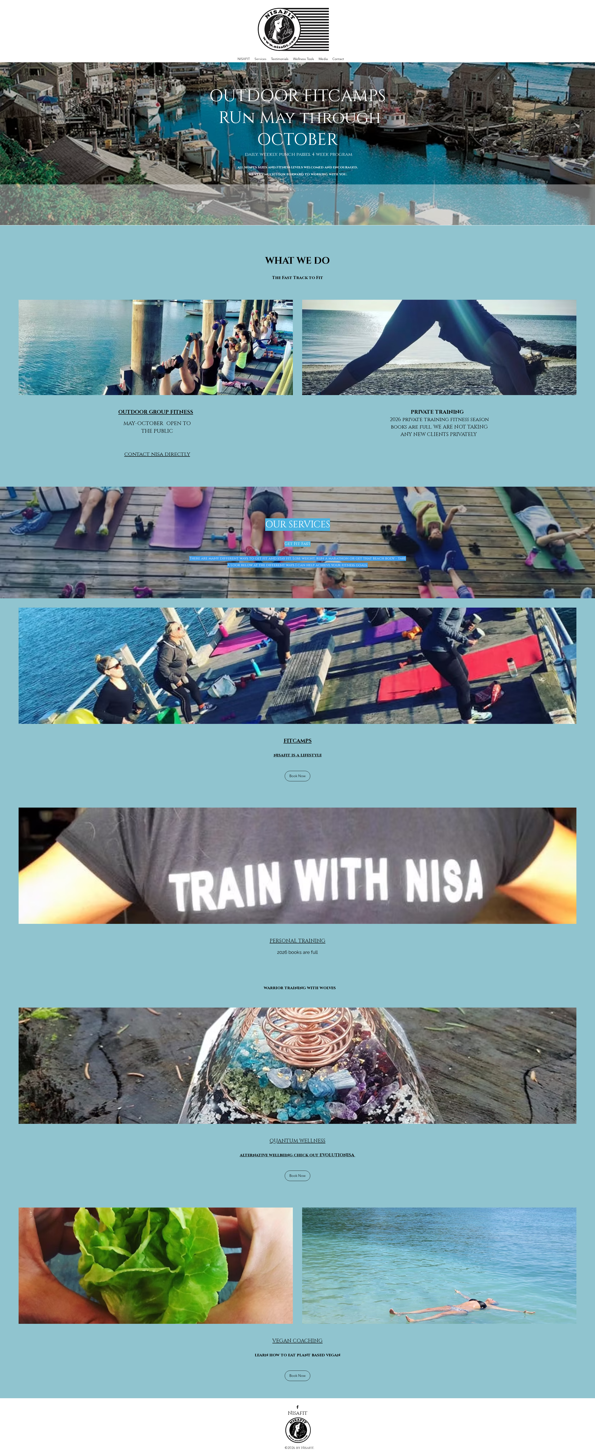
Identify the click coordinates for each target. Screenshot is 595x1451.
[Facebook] (297, 1407)
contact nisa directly (157, 454)
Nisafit (297, 1413)
